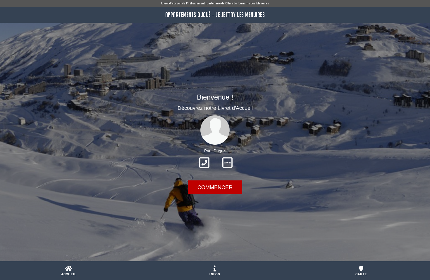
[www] (227, 170)
